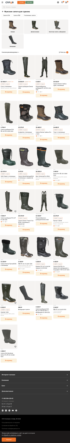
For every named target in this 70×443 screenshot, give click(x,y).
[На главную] (9, 2)
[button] (2, 2)
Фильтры (64, 52)
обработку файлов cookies (12, 435)
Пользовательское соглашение (11, 422)
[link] (8, 67)
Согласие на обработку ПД (10, 425)
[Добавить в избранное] (15, 77)
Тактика (29, 2)
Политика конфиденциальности (11, 428)
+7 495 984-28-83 (7, 398)
